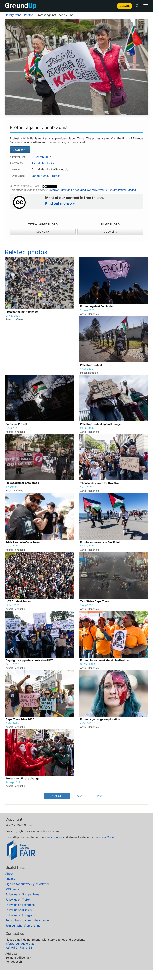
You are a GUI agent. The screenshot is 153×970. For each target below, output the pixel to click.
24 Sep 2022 (13, 782)
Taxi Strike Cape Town (94, 601)
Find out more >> (60, 203)
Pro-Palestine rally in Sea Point (100, 542)
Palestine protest (91, 365)
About (9, 873)
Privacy (10, 878)
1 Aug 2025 (86, 369)
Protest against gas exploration (100, 719)
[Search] (137, 6)
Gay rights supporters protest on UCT (29, 660)
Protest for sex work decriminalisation (104, 660)
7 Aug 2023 (86, 605)
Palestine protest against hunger (101, 424)
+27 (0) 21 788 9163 (18, 947)
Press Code (106, 837)
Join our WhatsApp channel (23, 925)
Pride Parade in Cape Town (23, 542)
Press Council (53, 837)
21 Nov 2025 (13, 315)
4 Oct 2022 (86, 723)
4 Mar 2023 (12, 723)
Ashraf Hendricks (43, 163)
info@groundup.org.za (20, 943)
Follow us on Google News (22, 894)
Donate (125, 5)
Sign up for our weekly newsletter (27, 884)
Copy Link (42, 231)
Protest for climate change (22, 778)
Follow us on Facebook (20, 904)
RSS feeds (12, 889)
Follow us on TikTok (17, 899)
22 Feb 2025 (87, 546)
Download (19, 149)
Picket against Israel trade (22, 482)
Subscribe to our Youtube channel (27, 920)
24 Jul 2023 (12, 664)
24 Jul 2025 (87, 428)
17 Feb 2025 (12, 605)
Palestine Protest (16, 424)
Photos (28, 15)
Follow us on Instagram (20, 915)
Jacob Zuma (40, 175)
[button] (145, 6)
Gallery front (13, 15)
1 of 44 (56, 796)
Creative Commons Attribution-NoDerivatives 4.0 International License (92, 189)
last (99, 796)
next (79, 796)
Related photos (26, 252)
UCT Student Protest (19, 601)
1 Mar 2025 (12, 546)
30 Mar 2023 (87, 664)
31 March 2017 (41, 157)
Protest (55, 175)
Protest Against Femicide (22, 311)
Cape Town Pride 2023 (20, 719)
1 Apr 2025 (86, 487)
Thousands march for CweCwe (100, 483)
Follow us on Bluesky (18, 910)
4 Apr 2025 (12, 487)
